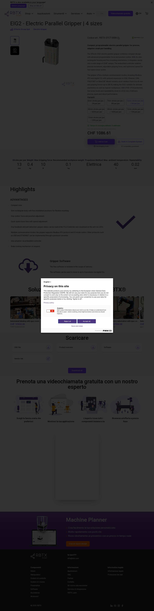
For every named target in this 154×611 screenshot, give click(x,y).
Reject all (67, 321)
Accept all (86, 321)
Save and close (77, 326)
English (47, 282)
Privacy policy (49, 303)
